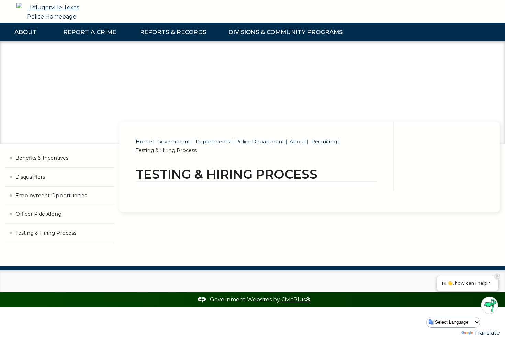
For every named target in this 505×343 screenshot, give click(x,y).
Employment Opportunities (51, 195)
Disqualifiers (30, 177)
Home (144, 142)
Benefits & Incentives (41, 158)
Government (173, 142)
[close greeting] (497, 276)
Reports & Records (173, 31)
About (25, 31)
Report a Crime (89, 31)
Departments (212, 142)
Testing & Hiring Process (45, 233)
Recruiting (323, 142)
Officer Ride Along (38, 214)
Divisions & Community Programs (285, 31)
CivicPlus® (295, 299)
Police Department (259, 142)
